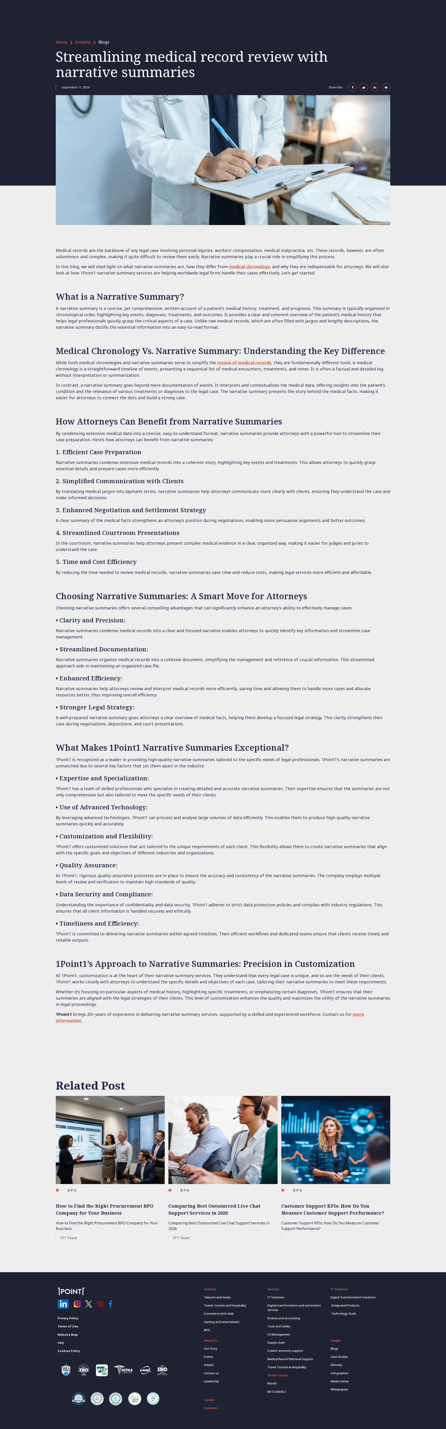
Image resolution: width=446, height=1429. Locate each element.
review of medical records (244, 362)
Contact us (211, 1373)
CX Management (278, 1334)
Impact (209, 1365)
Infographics (339, 1373)
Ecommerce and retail (218, 1313)
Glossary (336, 1365)
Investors (211, 1408)
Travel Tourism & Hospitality (286, 1367)
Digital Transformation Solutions (353, 1297)
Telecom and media (217, 1297)
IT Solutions (275, 1297)
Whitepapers (339, 1389)
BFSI (207, 1330)
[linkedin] (63, 1304)
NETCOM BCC (276, 1392)
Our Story (210, 1348)
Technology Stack (343, 1313)
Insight (336, 1340)
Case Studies (339, 1357)
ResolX (272, 1383)
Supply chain (276, 1342)
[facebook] (112, 1303)
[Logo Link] (72, 1291)
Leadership (211, 1381)
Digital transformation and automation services (294, 1307)
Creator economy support (285, 1351)
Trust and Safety (278, 1326)
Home (61, 42)
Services (273, 1289)
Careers (209, 1400)
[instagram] (77, 1303)
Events (208, 1357)
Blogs (103, 42)
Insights (83, 42)
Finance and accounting (283, 1318)
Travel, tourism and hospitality (225, 1305)
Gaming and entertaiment (221, 1322)
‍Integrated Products (345, 1305)
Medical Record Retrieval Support (290, 1359)
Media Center (340, 1381)
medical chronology (249, 266)
